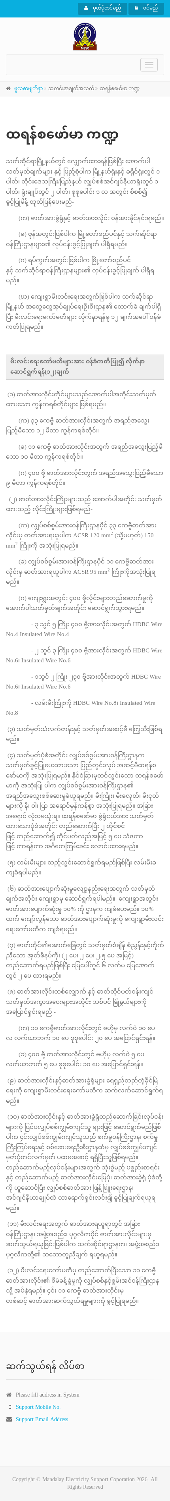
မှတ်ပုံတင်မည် (106, 8)
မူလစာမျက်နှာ (28, 89)
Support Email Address (42, 1420)
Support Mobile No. (38, 1407)
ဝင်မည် (150, 8)
